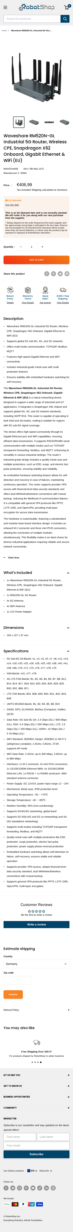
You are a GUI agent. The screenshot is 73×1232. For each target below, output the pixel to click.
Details (10, 302)
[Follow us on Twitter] (12, 1188)
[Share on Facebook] (46, 273)
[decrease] (20, 246)
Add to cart (36, 260)
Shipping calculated (42, 189)
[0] (66, 7)
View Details (28, 302)
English (45, 1171)
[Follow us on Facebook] (6, 1188)
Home (4, 30)
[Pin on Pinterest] (53, 273)
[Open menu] (5, 7)
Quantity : (9, 246)
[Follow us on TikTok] (39, 1188)
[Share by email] (66, 273)
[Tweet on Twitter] (60, 273)
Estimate (13, 994)
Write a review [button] (36, 924)
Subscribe (36, 1154)
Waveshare (11, 168)
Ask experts (45, 302)
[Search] (65, 19)
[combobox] (32, 19)
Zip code (9, 972)
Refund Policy (11, 1009)
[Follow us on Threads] (53, 1188)
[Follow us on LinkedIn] (46, 1188)
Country (8, 956)
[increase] (42, 246)
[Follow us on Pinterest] (26, 1188)
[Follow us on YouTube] (32, 1188)
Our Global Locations (14, 1171)
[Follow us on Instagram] (19, 1188)
